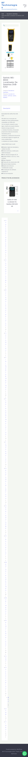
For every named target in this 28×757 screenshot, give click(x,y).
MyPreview (14, 753)
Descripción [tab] (6, 108)
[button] (24, 5)
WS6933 (5, 97)
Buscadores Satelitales (12, 13)
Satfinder (10, 95)
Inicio (3, 13)
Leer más (18, 211)
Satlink (14, 95)
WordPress (19, 749)
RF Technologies (9, 5)
